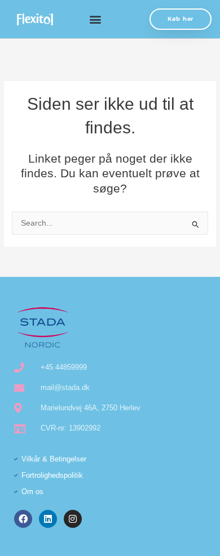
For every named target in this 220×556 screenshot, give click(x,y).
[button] (95, 19)
